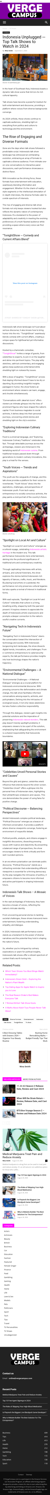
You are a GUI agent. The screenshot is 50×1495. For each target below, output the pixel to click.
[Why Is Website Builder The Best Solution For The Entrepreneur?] (9, 1215)
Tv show (28, 1022)
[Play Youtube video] (25, 754)
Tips (6, 1319)
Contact (21, 1474)
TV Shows (12, 28)
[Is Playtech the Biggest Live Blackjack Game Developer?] (9, 1202)
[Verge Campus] (25, 11)
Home (5, 28)
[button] (4, 22)
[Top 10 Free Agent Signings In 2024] (9, 1178)
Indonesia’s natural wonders (25, 719)
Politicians (8, 1308)
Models (7, 1300)
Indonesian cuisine (28, 450)
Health (7, 1285)
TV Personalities (11, 1327)
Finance (7, 1269)
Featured (8, 1262)
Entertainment (29, 1019)
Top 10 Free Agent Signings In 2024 (31, 1175)
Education (8, 1254)
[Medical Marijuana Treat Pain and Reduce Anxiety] (25, 1140)
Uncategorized (10, 1335)
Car (5, 1250)
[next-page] (8, 1123)
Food (6, 1273)
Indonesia (39, 1019)
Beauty (7, 1239)
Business (8, 1246)
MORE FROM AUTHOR (32, 1079)
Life (5, 1292)
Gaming (7, 1281)
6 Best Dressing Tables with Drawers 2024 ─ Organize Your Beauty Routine (12, 1037)
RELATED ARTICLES (12, 1079)
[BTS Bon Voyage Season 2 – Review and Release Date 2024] (9, 1113)
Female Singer (10, 1266)
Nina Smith (9, 51)
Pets (6, 1304)
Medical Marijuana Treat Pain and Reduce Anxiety (22, 1395)
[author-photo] (25, 1063)
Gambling (8, 1277)
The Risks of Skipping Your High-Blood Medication (22, 1407)
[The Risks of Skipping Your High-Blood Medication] (9, 1190)
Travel (6, 1323)
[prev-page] (4, 1123)
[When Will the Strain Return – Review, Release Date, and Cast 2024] (9, 1101)
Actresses (8, 1235)
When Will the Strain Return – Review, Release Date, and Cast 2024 (32, 1101)
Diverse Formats (15, 1019)
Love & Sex (8, 1296)
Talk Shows (7, 1022)
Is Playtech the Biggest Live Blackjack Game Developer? (24, 1412)
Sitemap (29, 1474)
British (7, 1243)
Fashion (7, 1258)
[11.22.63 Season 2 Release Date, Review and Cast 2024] (9, 1089)
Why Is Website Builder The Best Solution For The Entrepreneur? (22, 1419)
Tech (6, 1315)
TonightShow (9, 353)
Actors (6, 1231)
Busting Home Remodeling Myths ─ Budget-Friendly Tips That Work (36, 1037)
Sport (6, 1312)
